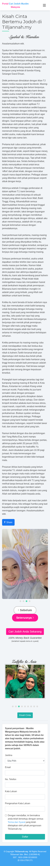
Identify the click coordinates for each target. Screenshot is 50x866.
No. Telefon (10, 779)
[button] (20, 601)
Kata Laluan (11, 791)
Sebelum (25, 610)
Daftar (25, 836)
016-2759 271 (26, 860)
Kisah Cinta (25, 715)
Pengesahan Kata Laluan (17, 803)
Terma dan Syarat (16, 822)
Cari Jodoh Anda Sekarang (25, 631)
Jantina (8, 755)
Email (8, 767)
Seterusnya (24, 617)
